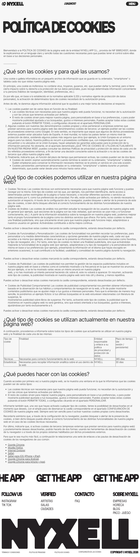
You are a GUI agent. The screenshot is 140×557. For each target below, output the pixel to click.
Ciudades (47, 509)
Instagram (9, 501)
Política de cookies (62, 552)
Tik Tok (6, 505)
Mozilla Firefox (15, 447)
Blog (116, 509)
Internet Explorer (16, 450)
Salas (45, 505)
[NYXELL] (24, 4)
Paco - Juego (122, 512)
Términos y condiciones (11, 552)
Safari (11, 453)
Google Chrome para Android (23, 458)
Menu (132, 4)
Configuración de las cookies (90, 552)
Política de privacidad (37, 552)
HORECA (118, 505)
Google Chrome (16, 444)
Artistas (47, 501)
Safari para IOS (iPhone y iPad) (24, 456)
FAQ (77, 501)
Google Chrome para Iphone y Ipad (26, 461)
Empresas (120, 501)
